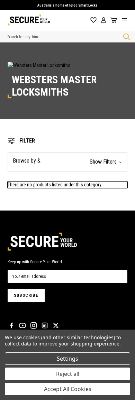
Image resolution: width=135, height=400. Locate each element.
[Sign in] (103, 20)
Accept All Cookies (67, 389)
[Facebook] (11, 325)
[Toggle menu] (127, 20)
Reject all (67, 374)
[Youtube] (22, 325)
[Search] (125, 36)
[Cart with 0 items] (112, 20)
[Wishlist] (93, 20)
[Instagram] (33, 325)
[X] (56, 325)
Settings (67, 358)
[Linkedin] (44, 325)
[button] (67, 162)
